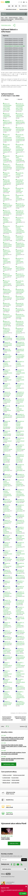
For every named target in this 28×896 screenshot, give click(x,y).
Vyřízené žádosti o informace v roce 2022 (14, 46)
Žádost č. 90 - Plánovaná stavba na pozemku (7, 129)
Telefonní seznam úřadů (18, 775)
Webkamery (9, 6)
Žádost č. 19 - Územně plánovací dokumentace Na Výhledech (7, 594)
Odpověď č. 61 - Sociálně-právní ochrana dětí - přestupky (20, 331)
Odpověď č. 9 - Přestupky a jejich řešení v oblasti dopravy (20, 651)
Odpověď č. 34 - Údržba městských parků (20, 516)
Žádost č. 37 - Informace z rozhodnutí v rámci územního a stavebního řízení (7, 492)
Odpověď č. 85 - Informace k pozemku (20, 174)
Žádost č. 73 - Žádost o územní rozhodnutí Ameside (7, 252)
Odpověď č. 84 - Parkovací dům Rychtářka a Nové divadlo (20, 182)
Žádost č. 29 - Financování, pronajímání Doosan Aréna (6, 545)
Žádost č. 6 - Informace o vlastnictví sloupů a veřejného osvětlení (7, 673)
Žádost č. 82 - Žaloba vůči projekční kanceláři (6, 197)
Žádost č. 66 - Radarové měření (7, 304)
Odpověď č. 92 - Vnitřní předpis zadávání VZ (20, 115)
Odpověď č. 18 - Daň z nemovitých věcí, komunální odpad (20, 602)
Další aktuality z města (8, 764)
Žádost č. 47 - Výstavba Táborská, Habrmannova (7, 416)
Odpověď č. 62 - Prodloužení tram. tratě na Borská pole (20, 324)
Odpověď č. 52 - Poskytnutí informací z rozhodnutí (20, 386)
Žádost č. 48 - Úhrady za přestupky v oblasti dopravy (7, 408)
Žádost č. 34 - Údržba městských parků (7, 516)
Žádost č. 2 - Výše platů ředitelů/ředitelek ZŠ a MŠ (7, 703)
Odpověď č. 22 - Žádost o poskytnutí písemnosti (20, 577)
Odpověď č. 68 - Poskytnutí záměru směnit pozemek (20, 291)
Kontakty (12, 6)
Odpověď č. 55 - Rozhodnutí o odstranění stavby (20, 371)
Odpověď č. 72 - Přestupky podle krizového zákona (20, 261)
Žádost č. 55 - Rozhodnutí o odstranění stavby (7, 371)
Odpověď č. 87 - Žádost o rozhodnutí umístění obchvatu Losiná (20, 159)
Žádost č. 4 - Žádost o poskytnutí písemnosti (7, 687)
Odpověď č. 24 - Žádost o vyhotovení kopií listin (20, 565)
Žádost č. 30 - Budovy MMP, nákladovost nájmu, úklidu (7, 538)
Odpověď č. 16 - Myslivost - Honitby (20, 617)
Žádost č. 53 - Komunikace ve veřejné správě (7, 378)
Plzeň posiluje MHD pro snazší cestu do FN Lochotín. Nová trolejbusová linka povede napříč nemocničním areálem (12, 739)
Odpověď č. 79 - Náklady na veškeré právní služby (20, 205)
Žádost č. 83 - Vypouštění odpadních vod (6, 190)
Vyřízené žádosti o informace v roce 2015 (13, 59)
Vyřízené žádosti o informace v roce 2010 (13, 68)
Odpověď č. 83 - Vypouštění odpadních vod (20, 190)
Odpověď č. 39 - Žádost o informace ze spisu (20, 476)
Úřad (6, 17)
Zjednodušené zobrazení (11, 9)
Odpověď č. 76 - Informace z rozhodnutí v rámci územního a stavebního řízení (20, 229)
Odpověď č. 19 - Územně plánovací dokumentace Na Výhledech (20, 594)
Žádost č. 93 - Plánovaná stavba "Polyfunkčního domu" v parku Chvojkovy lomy (7, 106)
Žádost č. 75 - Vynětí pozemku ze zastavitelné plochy (6, 238)
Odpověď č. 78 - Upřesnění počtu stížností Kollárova (20, 212)
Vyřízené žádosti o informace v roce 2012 (13, 64)
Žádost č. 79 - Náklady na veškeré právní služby (7, 205)
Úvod (2, 17)
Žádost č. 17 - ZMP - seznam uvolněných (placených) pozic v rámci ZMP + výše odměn (7, 610)
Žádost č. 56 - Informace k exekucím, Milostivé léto (6, 364)
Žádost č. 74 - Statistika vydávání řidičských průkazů (7, 244)
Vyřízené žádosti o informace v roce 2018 (13, 53)
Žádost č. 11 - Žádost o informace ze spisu (7, 638)
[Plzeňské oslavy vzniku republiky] (7, 831)
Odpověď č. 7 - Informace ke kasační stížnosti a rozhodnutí (20, 665)
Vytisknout (22, 726)
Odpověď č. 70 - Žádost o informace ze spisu (20, 275)
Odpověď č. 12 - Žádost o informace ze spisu (20, 632)
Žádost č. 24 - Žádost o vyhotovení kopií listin (7, 565)
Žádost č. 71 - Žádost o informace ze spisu (7, 268)
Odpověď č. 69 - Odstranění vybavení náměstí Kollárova (20, 283)
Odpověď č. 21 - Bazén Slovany (20, 581)
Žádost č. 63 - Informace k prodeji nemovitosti (7, 316)
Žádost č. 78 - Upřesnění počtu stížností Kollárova (7, 212)
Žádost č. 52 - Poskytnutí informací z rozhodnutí (6, 386)
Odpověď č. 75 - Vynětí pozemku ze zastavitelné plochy (20, 238)
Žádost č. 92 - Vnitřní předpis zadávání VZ (6, 115)
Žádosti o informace (13, 17)
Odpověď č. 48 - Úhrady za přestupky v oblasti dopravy (20, 408)
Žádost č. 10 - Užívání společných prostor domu (7, 643)
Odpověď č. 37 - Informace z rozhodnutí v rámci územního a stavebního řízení (20, 492)
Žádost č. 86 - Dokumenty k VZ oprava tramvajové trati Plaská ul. (7, 166)
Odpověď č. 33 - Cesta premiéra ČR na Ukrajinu (20, 522)
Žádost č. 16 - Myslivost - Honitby (7, 617)
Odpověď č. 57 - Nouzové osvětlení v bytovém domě (20, 356)
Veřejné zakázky (15, 780)
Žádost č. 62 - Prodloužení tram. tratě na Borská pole (7, 324)
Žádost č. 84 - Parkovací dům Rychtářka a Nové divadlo (7, 182)
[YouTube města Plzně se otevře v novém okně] (24, 3)
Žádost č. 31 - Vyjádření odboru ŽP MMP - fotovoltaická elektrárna (7, 530)
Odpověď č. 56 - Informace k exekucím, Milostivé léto (20, 364)
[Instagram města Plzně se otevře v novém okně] (21, 3)
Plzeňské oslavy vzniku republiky (5, 838)
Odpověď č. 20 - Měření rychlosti (20, 587)
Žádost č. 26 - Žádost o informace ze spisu (7, 559)
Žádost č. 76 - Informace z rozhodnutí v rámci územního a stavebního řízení (7, 229)
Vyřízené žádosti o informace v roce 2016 (13, 57)
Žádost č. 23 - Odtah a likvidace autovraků (7, 571)
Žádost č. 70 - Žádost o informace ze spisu (7, 275)
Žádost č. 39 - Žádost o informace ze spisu (7, 476)
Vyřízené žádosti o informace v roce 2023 (13, 44)
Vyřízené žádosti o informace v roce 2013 (13, 62)
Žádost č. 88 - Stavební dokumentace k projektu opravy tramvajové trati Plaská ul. (7, 148)
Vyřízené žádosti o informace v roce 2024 (13, 42)
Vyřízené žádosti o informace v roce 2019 (13, 51)
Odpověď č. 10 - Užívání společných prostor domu (20, 643)
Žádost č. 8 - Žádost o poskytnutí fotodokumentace (7, 657)
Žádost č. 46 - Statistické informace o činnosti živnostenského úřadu (6, 425)
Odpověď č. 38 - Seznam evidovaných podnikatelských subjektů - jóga (20, 482)
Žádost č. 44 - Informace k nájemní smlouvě (7, 439)
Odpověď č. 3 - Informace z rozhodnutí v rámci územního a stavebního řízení (20, 694)
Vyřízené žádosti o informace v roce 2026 (13, 38)
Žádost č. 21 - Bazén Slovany (6, 581)
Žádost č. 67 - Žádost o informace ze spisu (7, 298)
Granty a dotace (6, 780)
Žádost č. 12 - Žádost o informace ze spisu (7, 632)
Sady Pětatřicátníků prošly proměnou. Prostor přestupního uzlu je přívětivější (13, 753)
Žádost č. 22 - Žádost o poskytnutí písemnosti (7, 577)
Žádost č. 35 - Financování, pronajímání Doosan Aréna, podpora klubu (6, 507)
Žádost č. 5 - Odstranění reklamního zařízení (7, 680)
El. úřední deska (6, 777)
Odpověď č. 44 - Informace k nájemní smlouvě (20, 439)
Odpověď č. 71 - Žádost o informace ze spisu (20, 268)
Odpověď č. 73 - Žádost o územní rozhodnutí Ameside (20, 252)
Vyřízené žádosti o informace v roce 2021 (13, 48)
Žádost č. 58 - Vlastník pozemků (7, 349)
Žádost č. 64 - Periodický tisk (6, 309)
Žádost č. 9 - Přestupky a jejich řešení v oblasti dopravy (7, 651)
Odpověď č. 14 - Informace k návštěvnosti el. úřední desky (20, 625)
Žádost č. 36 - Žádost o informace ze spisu (7, 501)
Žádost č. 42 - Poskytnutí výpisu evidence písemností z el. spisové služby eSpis (7, 458)
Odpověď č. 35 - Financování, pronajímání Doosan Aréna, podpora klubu (20, 507)
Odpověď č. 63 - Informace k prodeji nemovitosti (20, 316)
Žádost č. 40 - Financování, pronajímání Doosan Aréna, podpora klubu (6, 467)
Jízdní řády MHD (15, 782)
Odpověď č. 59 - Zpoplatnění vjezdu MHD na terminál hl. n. (20, 344)
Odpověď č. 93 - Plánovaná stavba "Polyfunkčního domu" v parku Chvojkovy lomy (20, 106)
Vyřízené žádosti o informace (7, 19)
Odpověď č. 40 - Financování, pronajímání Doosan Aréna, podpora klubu (20, 467)
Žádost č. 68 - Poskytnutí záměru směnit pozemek (7, 291)
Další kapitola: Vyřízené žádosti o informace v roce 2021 (20, 718)
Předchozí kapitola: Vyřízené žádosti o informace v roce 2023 (7, 718)
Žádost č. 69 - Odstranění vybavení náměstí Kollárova (7, 283)
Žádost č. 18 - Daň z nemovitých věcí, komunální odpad (7, 602)
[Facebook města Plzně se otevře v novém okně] (18, 3)
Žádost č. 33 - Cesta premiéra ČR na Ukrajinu (7, 522)
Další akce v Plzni (14, 843)
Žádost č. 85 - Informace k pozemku (6, 174)
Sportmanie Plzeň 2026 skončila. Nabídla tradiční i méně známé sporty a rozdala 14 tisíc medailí (13, 746)
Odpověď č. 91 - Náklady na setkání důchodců (20, 122)
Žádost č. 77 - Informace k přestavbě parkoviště (6, 220)
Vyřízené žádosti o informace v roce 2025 (13, 40)
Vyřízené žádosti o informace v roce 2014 (13, 60)
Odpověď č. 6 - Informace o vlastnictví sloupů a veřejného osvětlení (20, 673)
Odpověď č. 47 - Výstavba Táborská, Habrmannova (20, 416)
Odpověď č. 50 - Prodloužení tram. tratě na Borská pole (20, 394)
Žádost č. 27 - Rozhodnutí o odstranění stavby (7, 552)
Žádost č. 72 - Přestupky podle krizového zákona (6, 261)
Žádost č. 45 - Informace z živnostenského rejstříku (7, 433)
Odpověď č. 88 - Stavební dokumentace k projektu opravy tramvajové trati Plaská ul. (20, 148)
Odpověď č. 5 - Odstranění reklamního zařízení (20, 680)
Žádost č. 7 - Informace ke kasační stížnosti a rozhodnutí (7, 665)
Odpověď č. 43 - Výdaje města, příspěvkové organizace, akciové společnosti (20, 447)
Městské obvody (6, 782)
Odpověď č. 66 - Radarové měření (20, 304)
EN (16, 6)
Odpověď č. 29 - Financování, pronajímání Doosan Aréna (20, 545)
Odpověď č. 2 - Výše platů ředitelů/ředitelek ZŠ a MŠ (20, 703)
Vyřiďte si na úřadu (7, 775)
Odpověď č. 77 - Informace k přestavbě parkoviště (20, 220)
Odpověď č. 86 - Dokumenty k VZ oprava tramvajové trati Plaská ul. (20, 166)
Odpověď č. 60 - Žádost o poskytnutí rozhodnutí (20, 338)
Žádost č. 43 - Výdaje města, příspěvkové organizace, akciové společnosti (7, 447)
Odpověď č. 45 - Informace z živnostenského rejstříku (20, 433)
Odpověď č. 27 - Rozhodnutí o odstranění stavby (20, 552)
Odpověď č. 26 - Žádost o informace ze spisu (20, 559)
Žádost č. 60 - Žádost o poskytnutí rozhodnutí (7, 338)
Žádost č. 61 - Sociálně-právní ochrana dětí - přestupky (6, 331)
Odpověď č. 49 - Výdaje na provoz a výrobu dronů (20, 400)
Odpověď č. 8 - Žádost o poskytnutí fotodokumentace (20, 657)
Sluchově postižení (23, 9)
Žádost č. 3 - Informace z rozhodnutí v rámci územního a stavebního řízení (7, 694)
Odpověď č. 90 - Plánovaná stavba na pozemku (20, 129)
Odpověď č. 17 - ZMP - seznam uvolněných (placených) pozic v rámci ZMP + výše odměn (20, 610)
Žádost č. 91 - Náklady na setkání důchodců (7, 122)
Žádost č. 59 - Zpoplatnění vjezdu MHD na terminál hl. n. (7, 344)
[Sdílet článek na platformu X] (8, 726)
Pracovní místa (14, 777)
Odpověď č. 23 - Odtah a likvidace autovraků (20, 571)
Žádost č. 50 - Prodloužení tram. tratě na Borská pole (7, 394)
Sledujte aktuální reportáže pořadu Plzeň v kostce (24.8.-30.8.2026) (12, 759)
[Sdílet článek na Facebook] (6, 726)
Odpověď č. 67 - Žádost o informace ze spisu (20, 298)
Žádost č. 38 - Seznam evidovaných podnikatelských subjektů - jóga (7, 482)
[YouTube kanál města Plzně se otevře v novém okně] (18, 865)
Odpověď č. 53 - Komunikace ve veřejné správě (20, 378)
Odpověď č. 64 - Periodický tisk (20, 309)
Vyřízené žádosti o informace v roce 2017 (13, 55)
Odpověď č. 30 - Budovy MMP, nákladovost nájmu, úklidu (20, 538)
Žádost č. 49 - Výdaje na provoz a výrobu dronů (7, 400)
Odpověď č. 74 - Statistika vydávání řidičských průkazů (20, 244)
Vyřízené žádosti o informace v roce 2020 (13, 49)
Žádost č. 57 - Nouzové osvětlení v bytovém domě (7, 356)
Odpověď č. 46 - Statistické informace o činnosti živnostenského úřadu (20, 425)
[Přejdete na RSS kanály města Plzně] (26, 3)
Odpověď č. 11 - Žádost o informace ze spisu (20, 638)
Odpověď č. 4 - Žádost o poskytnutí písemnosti (20, 687)
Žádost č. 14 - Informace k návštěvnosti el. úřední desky (7, 625)
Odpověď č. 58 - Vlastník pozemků (20, 349)
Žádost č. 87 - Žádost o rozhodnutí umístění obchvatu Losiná (7, 159)
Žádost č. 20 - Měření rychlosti (6, 587)
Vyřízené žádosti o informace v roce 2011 (13, 66)
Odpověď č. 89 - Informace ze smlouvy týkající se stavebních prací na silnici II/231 (20, 137)
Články (20, 17)
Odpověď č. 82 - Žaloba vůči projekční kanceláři (20, 197)
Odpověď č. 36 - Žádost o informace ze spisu (20, 501)
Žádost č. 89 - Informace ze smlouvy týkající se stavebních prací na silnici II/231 (7, 137)
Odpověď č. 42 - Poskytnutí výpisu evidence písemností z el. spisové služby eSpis (20, 458)
